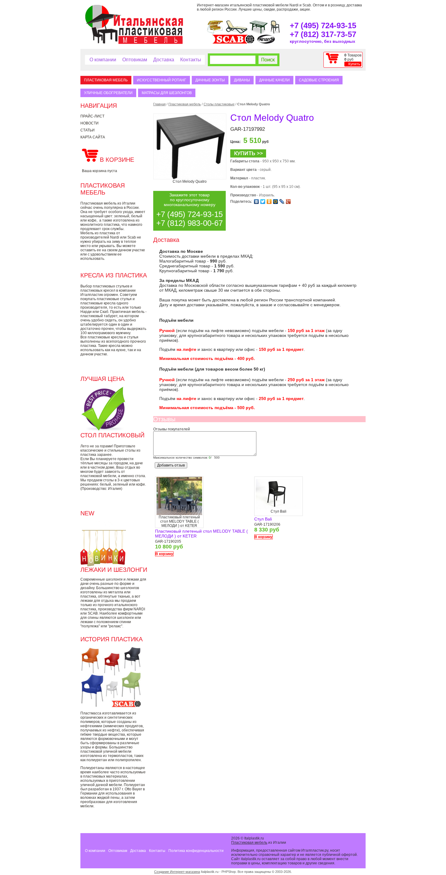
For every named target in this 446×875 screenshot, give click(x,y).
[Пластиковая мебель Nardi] (266, 42)
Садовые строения (319, 80)
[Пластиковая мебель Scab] (233, 42)
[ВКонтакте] (256, 201)
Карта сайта (92, 137)
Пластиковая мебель (106, 80)
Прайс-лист (92, 116)
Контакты (190, 59)
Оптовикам (134, 59)
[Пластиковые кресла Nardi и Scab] (275, 32)
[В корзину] (248, 156)
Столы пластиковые (219, 104)
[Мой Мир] (275, 201)
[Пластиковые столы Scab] (258, 32)
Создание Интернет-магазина (177, 871)
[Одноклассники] (269, 201)
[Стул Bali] (278, 508)
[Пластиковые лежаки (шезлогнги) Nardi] (237, 32)
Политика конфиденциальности (196, 851)
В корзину (164, 554)
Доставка (163, 59)
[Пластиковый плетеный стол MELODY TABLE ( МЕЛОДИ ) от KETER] (179, 514)
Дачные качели (274, 80)
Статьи (87, 130)
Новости (89, 123)
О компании (103, 59)
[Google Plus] (288, 201)
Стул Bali (263, 519)
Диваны (242, 80)
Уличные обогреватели (108, 93)
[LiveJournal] (282, 201)
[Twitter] (263, 201)
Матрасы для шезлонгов (167, 93)
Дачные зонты (210, 80)
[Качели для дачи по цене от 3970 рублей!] (215, 32)
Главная (159, 104)
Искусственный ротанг (161, 80)
